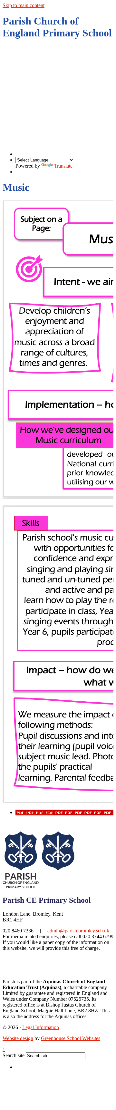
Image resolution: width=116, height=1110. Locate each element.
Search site (13, 1055)
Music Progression (34, 812)
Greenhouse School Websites (70, 1038)
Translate (63, 166)
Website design (18, 1038)
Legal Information (40, 1027)
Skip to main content (23, 5)
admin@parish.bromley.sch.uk (78, 930)
